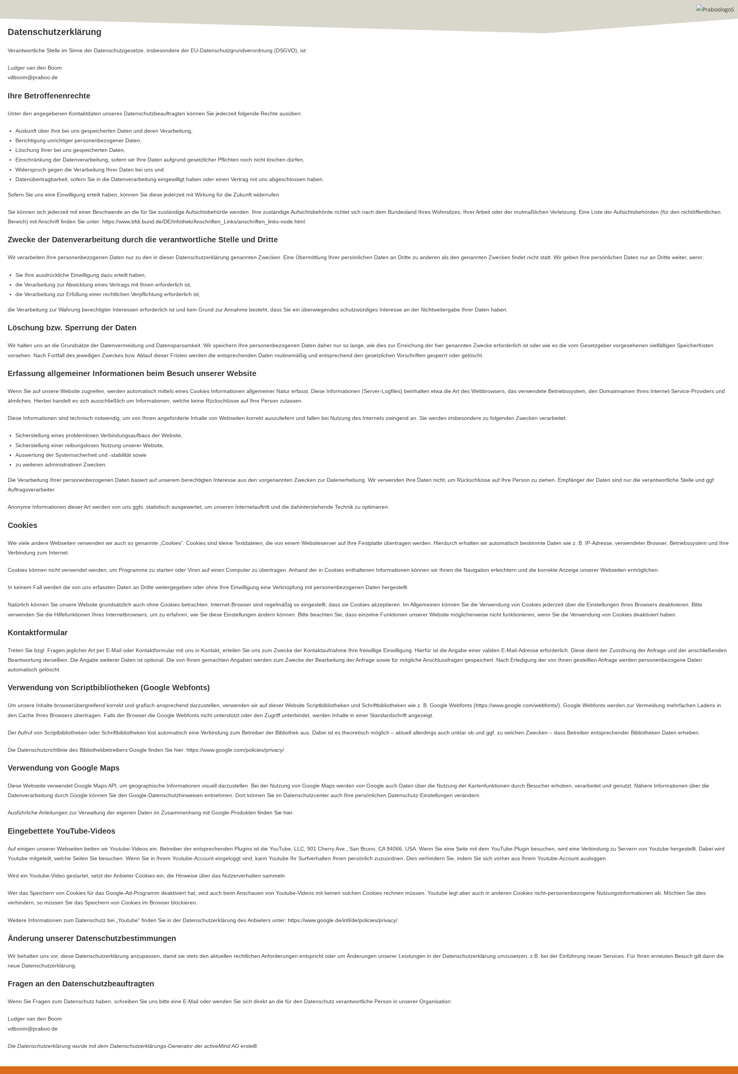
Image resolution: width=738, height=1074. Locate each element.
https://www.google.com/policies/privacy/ (235, 750)
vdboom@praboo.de (33, 77)
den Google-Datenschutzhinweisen (160, 795)
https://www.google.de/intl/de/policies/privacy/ (342, 920)
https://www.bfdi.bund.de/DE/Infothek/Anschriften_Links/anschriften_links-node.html (203, 221)
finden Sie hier (274, 812)
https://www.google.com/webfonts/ (516, 705)
